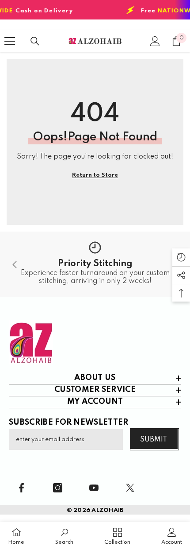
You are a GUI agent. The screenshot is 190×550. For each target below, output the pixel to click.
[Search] (35, 41)
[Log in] (155, 41)
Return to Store (95, 175)
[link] (95, 264)
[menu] (9, 41)
